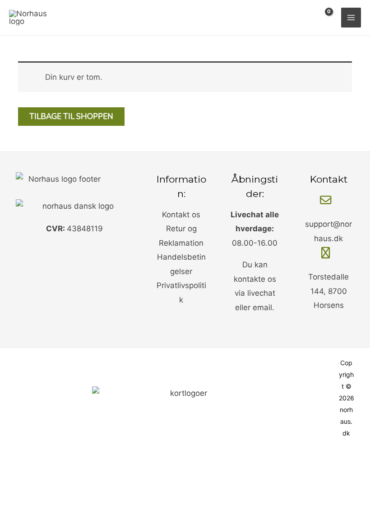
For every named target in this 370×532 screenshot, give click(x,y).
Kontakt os (181, 214)
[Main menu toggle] (351, 18)
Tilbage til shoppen (71, 116)
